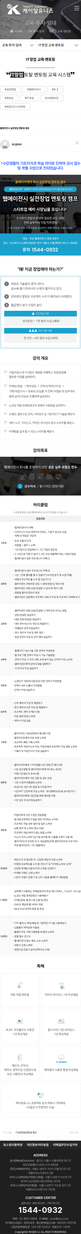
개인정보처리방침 (38, 1145)
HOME (19, 31)
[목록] (77, 143)
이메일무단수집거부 (65, 1145)
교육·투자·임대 (34, 31)
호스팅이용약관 (13, 1145)
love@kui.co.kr (59, 1218)
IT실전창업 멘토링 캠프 (26, 1132)
